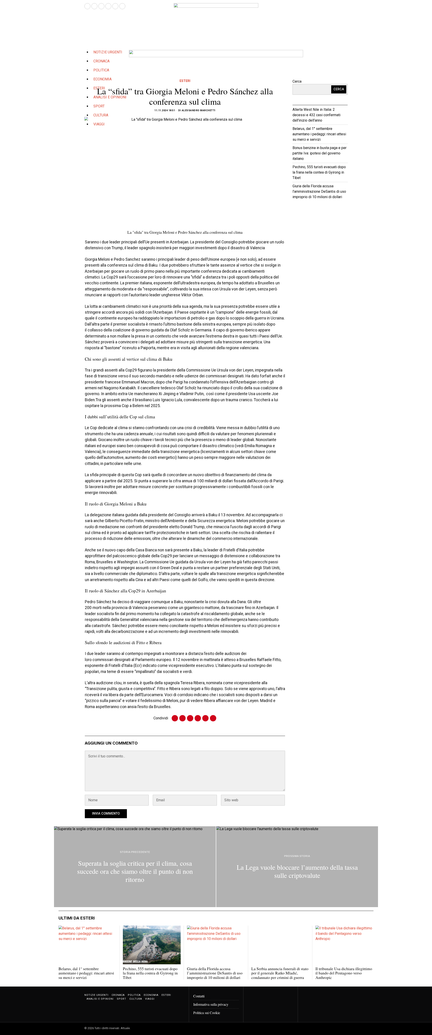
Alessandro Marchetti (198, 110)
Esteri (185, 81)
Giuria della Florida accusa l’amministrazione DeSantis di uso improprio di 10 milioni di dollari (319, 191)
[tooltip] (87, 6)
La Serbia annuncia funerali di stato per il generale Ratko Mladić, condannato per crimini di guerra (279, 973)
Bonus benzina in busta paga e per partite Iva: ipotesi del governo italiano (319, 153)
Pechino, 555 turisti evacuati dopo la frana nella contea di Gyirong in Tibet (319, 172)
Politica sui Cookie (206, 1012)
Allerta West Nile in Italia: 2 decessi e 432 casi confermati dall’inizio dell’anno (316, 114)
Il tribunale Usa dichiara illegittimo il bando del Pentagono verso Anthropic (343, 973)
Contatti (199, 996)
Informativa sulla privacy (210, 1004)
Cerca (297, 81)
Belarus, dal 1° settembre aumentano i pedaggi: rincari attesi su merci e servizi (319, 134)
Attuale (333, 210)
